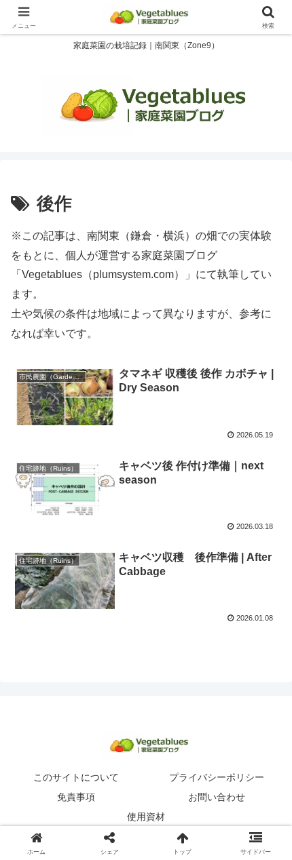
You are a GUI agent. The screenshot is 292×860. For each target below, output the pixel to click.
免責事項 (76, 796)
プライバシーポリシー (216, 777)
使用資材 (146, 816)
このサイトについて (76, 777)
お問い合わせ (216, 796)
